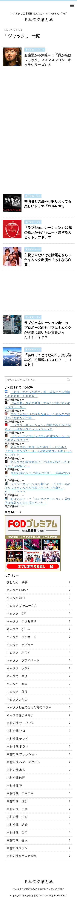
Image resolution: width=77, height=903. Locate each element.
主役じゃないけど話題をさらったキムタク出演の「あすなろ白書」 (47, 260)
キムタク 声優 (17, 676)
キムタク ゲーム (18, 629)
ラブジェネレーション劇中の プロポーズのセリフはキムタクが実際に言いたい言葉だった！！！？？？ (37, 487)
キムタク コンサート (21, 637)
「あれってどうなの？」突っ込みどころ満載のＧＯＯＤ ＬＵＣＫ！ (47, 360)
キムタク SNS (16, 597)
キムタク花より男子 (20, 715)
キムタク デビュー (20, 644)
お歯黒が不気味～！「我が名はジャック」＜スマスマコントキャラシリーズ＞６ (47, 60)
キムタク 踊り (17, 691)
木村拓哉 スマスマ (20, 793)
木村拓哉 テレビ (17, 738)
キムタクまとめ (39, 19)
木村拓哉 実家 (17, 816)
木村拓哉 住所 (17, 801)
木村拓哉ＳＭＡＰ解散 (21, 856)
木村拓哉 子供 (17, 809)
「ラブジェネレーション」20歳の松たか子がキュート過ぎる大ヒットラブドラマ (48, 232)
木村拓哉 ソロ (16, 730)
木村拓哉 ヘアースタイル (23, 762)
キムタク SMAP (17, 590)
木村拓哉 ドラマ (17, 746)
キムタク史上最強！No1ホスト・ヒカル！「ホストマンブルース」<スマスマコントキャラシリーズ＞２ (38, 451)
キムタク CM (16, 613)
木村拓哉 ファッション (22, 754)
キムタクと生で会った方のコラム (29, 707)
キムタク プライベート (23, 660)
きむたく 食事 (17, 582)
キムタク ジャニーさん (22, 605)
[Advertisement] (38, 132)
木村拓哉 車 (14, 785)
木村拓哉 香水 (17, 840)
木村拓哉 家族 (16, 769)
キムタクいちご (17, 699)
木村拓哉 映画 (16, 777)
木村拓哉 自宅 (17, 832)
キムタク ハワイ (18, 652)
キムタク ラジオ (18, 668)
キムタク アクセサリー (23, 621)
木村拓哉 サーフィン (20, 723)
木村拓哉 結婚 (17, 824)
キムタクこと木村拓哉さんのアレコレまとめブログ (38, 889)
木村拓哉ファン (17, 848)
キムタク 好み (17, 683)
